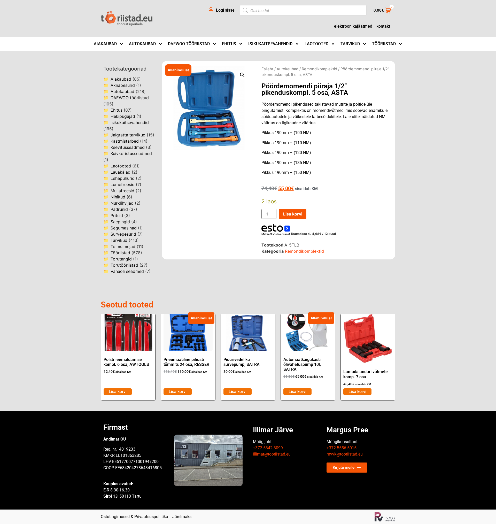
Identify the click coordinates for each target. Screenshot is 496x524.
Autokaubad (142, 43)
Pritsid (117, 215)
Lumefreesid (123, 184)
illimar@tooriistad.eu (272, 454)
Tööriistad (384, 43)
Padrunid (119, 209)
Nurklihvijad (122, 203)
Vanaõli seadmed (127, 271)
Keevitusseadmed (128, 147)
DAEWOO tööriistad (189, 43)
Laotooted (316, 43)
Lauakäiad (120, 172)
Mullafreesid (122, 190)
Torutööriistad (124, 265)
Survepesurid (123, 234)
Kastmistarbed (125, 141)
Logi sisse (225, 10)
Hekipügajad (123, 116)
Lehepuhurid (123, 178)
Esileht (267, 69)
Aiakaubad (105, 43)
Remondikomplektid (319, 69)
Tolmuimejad (123, 246)
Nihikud (118, 196)
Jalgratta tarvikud (128, 134)
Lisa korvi (292, 214)
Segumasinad (124, 227)
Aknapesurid (123, 85)
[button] (242, 75)
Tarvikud (350, 43)
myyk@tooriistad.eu (345, 454)
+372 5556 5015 (342, 447)
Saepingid (120, 221)
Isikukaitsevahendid (270, 43)
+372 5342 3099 (268, 447)
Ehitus (229, 43)
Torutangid (121, 258)
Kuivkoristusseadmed (131, 153)
